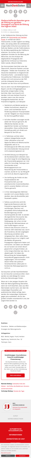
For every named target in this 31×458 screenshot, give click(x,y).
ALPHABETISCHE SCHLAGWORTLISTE (15, 430)
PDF (10, 11)
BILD (2, 336)
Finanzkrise (4, 326)
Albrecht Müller (14, 32)
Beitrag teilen (6, 11)
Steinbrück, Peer (15, 339)
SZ (21, 339)
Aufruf (15, 416)
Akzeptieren (22, 455)
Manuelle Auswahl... (6, 452)
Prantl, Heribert (19, 336)
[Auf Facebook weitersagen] (15, 13)
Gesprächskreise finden (15, 419)
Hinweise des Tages (18, 391)
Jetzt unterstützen (15, 375)
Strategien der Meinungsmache (11, 329)
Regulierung (5, 339)
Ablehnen (8, 455)
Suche (28, 5)
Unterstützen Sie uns (15, 1)
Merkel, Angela (9, 336)
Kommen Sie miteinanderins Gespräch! (20, 408)
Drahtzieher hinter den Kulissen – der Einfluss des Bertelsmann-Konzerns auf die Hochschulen (15, 386)
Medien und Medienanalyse (17, 326)
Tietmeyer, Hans (6, 342)
